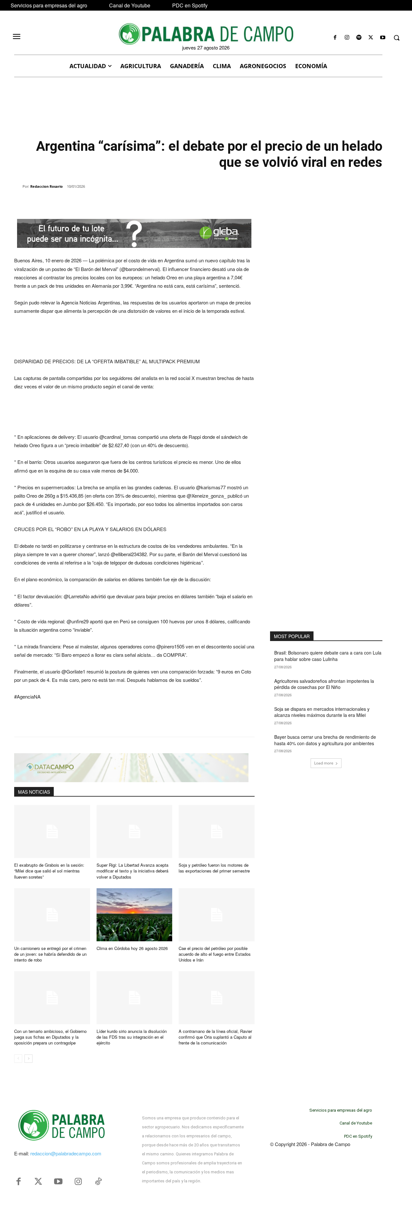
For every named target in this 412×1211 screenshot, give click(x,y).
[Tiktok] (98, 1182)
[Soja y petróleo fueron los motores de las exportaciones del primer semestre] (217, 831)
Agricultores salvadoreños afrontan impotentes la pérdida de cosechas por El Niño (324, 684)
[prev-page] (18, 1058)
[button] (396, 37)
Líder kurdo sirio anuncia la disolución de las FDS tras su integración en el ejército (132, 1037)
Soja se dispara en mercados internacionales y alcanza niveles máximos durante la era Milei (322, 712)
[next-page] (28, 1058)
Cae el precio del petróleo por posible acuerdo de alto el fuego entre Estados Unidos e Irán (215, 954)
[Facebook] (335, 37)
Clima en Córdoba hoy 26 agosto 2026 (132, 948)
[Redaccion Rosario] (18, 186)
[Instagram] (346, 37)
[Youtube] (383, 37)
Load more (323, 763)
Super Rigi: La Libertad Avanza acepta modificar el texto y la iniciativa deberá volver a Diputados (132, 871)
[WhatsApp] (88, 202)
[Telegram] (117, 202)
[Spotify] (358, 37)
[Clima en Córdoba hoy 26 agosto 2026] (135, 914)
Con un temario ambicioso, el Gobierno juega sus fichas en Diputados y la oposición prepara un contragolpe (50, 1037)
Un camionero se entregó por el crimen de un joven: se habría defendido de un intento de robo (50, 954)
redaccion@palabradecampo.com (65, 1153)
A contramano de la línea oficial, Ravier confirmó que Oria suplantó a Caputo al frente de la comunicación (215, 1037)
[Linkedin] (103, 202)
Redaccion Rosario (46, 186)
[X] (371, 37)
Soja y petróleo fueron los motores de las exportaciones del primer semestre (214, 868)
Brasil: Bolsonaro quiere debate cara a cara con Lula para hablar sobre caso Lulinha (327, 655)
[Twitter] (38, 1182)
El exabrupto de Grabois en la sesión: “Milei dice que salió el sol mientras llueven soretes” (49, 871)
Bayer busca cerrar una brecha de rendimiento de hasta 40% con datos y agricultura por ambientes (325, 740)
